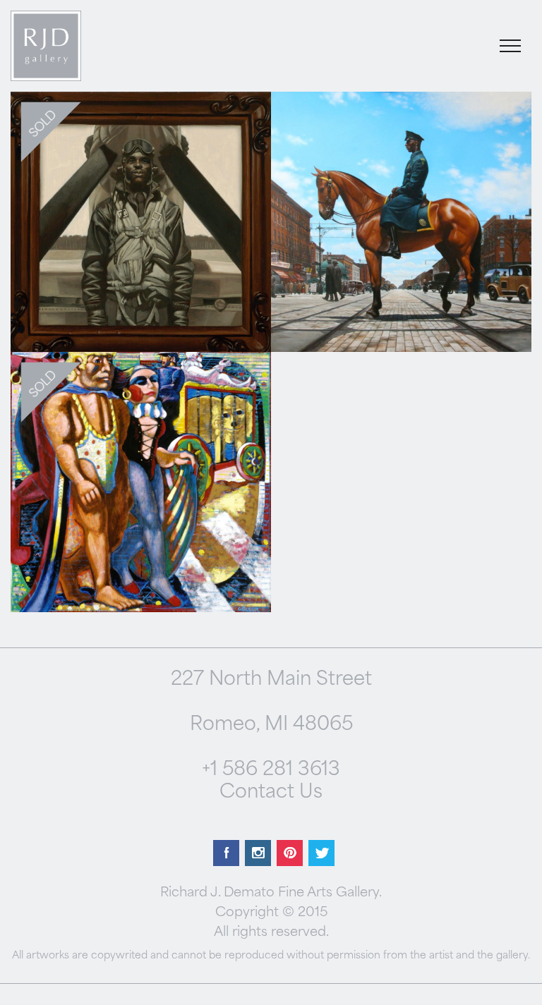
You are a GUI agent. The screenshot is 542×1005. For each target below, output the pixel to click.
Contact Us (271, 793)
